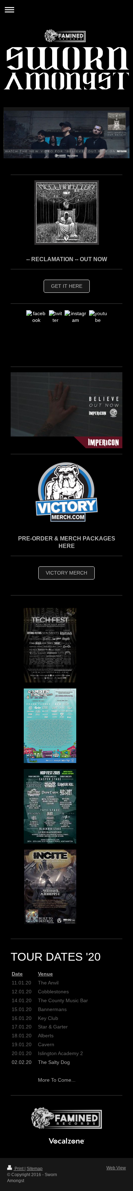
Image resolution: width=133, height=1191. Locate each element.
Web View (116, 1167)
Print (18, 1168)
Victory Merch (66, 573)
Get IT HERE (66, 286)
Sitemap (35, 1168)
